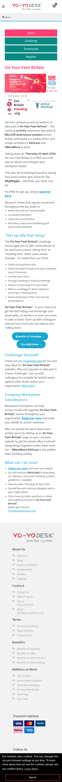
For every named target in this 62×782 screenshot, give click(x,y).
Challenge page (32, 361)
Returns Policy (25, 631)
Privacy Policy (24, 635)
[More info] (28, 386)
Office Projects (25, 597)
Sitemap (21, 579)
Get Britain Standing (28, 685)
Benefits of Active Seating (31, 662)
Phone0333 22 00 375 (25, 603)
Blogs (20, 560)
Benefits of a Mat (26, 653)
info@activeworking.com (22, 511)
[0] (53, 6)
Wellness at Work (24, 669)
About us (22, 556)
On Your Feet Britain (28, 690)
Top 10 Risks (24, 676)
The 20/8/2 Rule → (31, 344)
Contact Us (23, 592)
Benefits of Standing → (30, 336)
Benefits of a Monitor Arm (31, 658)
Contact (18, 585)
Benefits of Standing (28, 649)
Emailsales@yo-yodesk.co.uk (30, 611)
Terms (16, 619)
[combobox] (33, 17)
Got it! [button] (32, 777)
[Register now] (18, 468)
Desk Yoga (22, 694)
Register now (31, 418)
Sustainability (24, 569)
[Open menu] (3, 6)
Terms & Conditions (28, 626)
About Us (18, 549)
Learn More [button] (31, 768)
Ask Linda (22, 699)
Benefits (18, 642)
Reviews (21, 574)
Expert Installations (27, 565)
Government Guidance (29, 680)
